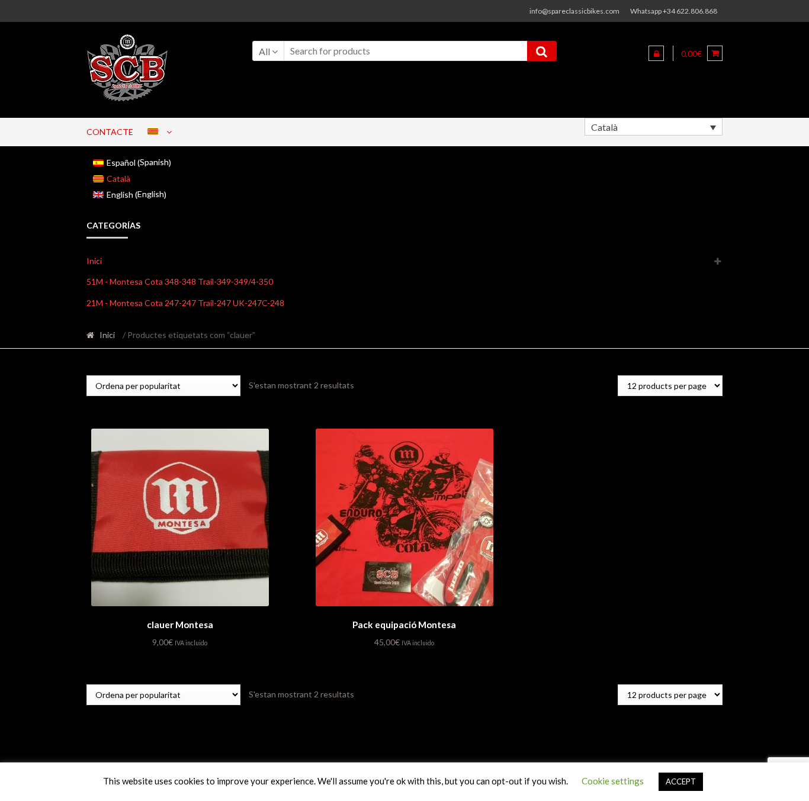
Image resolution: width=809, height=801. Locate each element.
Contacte (109, 132)
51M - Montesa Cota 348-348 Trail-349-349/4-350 (179, 281)
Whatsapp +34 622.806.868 (673, 11)
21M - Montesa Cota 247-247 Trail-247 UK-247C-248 (185, 303)
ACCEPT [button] (681, 781)
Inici (94, 261)
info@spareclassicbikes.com (574, 11)
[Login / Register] (656, 53)
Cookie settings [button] (613, 781)
